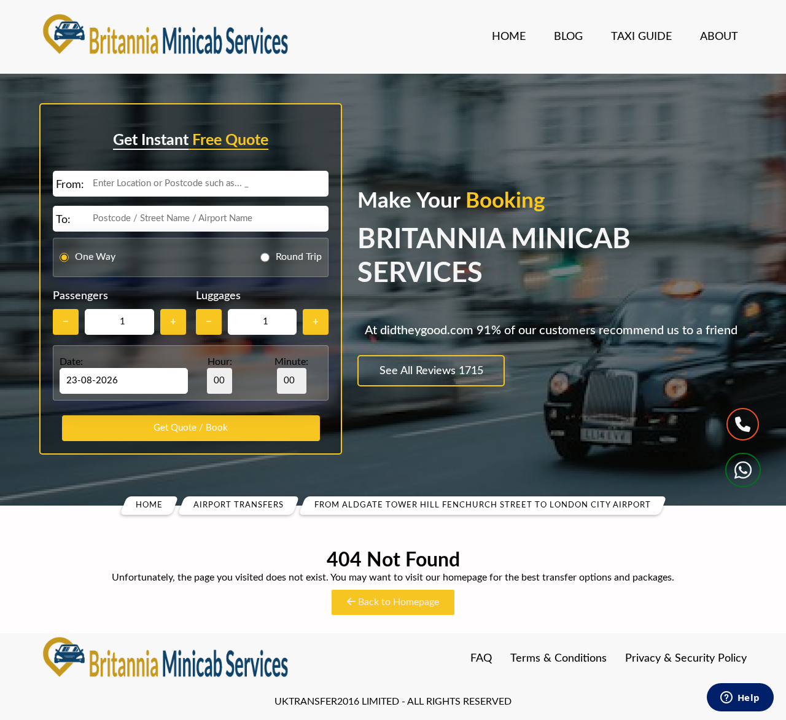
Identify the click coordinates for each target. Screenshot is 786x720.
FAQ (481, 658)
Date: (71, 362)
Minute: (291, 362)
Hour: (220, 362)
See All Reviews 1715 (431, 371)
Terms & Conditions (558, 658)
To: (63, 219)
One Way (95, 257)
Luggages (218, 296)
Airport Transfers (238, 505)
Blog (568, 36)
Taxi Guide (641, 36)
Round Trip (299, 257)
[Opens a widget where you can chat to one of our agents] (740, 698)
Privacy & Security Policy (686, 658)
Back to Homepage (397, 602)
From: (70, 184)
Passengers (80, 296)
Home (509, 36)
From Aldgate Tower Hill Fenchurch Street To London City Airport (482, 505)
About (719, 36)
